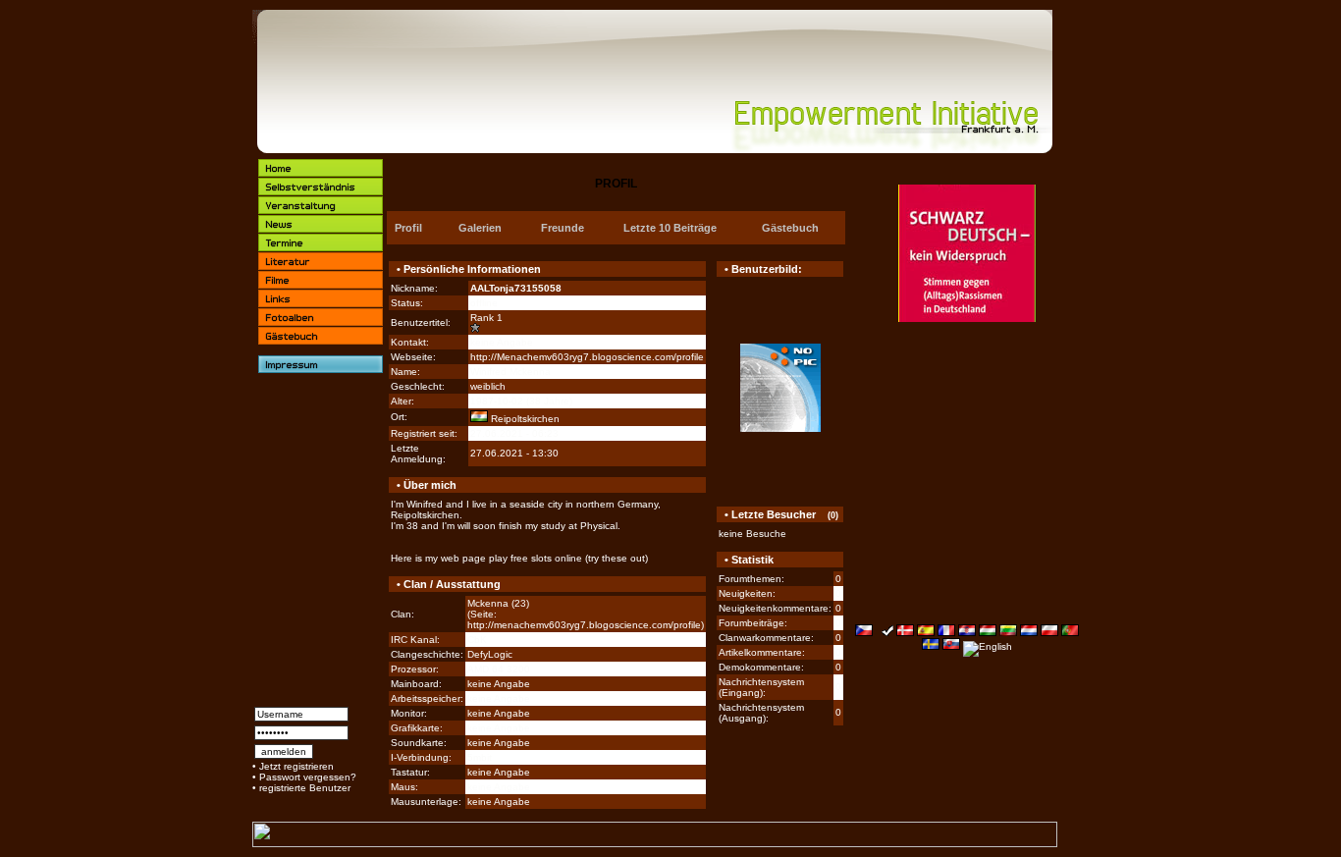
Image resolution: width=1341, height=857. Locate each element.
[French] (946, 632)
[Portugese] (1070, 632)
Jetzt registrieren (296, 766)
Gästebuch (790, 228)
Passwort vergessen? (307, 777)
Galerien (480, 228)
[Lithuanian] (1008, 632)
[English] (987, 646)
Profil (408, 228)
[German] (884, 632)
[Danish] (905, 632)
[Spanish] (926, 632)
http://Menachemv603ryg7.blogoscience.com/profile (587, 356)
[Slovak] (951, 646)
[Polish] (1049, 632)
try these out (616, 558)
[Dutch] (1029, 632)
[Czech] (864, 632)
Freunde (562, 228)
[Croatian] (967, 632)
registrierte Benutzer (304, 787)
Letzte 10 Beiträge (670, 228)
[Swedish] (930, 646)
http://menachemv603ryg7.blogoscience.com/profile (584, 624)
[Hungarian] (987, 632)
